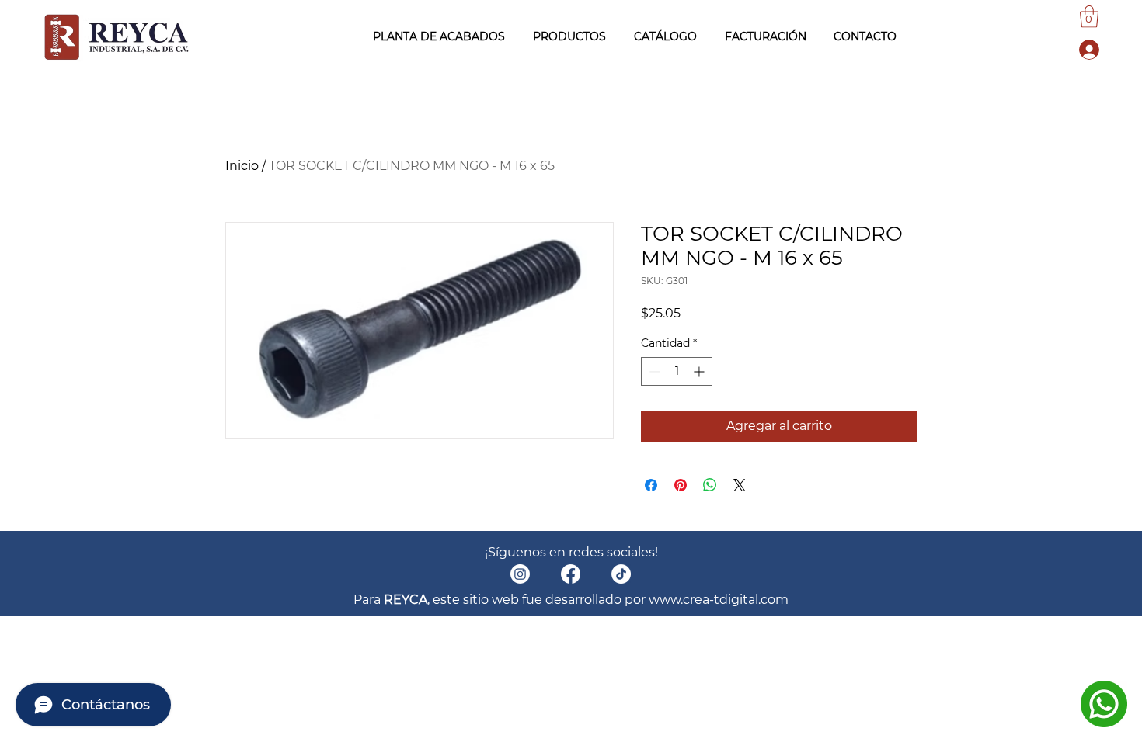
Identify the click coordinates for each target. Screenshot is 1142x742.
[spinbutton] (677, 371)
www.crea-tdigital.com (719, 599)
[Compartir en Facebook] (651, 485)
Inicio (242, 165)
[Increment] (700, 371)
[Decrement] (653, 371)
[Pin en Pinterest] (680, 485)
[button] (1089, 16)
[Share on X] (739, 485)
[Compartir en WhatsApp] (710, 485)
